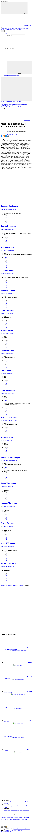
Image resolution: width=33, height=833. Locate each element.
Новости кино (11, 105)
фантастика (4, 821)
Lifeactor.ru (27, 829)
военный (24, 819)
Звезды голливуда (25, 102)
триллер (11, 821)
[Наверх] (12, 797)
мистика (9, 819)
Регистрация (7, 810)
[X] (8, 136)
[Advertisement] (16, 185)
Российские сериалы (12, 134)
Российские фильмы (9, 801)
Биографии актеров (19, 829)
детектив (3, 819)
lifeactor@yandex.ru (11, 830)
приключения (16, 819)
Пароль (9, 48)
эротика (17, 821)
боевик (16, 817)
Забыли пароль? (15, 75)
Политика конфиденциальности (11, 831)
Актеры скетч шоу (24, 810)
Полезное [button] (6, 808)
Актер (5, 257)
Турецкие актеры (15, 104)
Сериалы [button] (6, 804)
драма (20, 817)
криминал (26, 817)
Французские (23, 104)
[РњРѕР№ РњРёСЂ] (6, 136)
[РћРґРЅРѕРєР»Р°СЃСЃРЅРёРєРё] (4, 136)
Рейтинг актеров (15, 810)
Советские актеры (16, 102)
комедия (3, 817)
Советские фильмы (20, 801)
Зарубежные (4, 105)
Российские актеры (6, 102)
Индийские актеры (6, 104)
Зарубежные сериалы (20, 806)
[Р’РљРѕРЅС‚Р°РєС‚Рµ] (1, 136)
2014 (4, 133)
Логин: (8, 35)
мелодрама (10, 817)
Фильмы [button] (6, 800)
